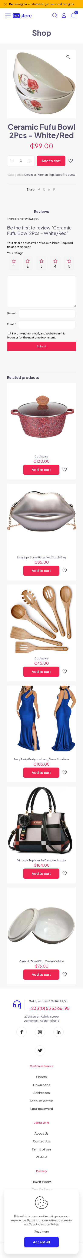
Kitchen (43, 174)
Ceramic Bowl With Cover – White (41, 961)
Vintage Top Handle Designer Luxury (41, 860)
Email (11, 324)
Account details (41, 1101)
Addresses (41, 1093)
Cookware (41, 456)
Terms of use (41, 1149)
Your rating (15, 253)
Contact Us (41, 1141)
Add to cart (51, 161)
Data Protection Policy (43, 1224)
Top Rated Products (62, 174)
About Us (41, 1133)
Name (12, 313)
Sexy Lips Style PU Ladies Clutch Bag (41, 557)
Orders (41, 1077)
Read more (41, 1231)
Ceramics (30, 174)
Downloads (41, 1085)
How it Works (41, 1182)
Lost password (41, 1108)
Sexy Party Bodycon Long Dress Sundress (42, 759)
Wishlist (41, 1157)
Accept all (41, 1242)
